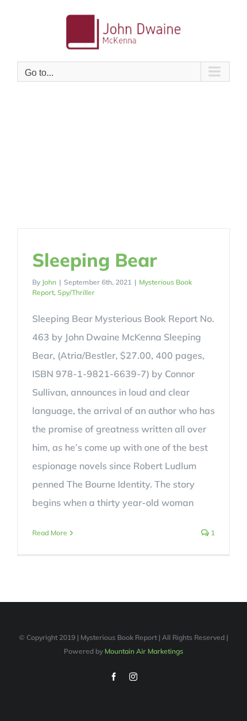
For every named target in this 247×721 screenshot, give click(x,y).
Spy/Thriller (76, 292)
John (49, 282)
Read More (49, 532)
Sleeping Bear (94, 259)
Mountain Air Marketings (144, 651)
